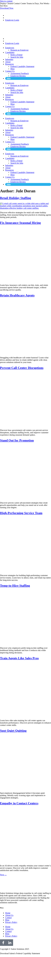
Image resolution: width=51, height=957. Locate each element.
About (7, 62)
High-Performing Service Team (21, 513)
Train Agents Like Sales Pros (19, 658)
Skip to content (6, 1)
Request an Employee (19, 50)
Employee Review (18, 76)
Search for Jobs (16, 57)
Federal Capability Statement (22, 66)
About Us (9, 915)
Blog (12, 69)
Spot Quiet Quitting (13, 730)
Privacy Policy (11, 922)
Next (3, 875)
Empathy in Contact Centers (19, 803)
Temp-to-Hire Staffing (15, 585)
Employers (9, 48)
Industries (9, 59)
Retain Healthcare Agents (17, 295)
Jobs (9, 78)
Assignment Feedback (19, 73)
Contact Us (10, 71)
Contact (8, 917)
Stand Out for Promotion (17, 440)
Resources (9, 64)
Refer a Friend (16, 55)
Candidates (9, 52)
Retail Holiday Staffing (15, 198)
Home (7, 913)
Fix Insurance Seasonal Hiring (20, 222)
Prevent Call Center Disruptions (21, 367)
